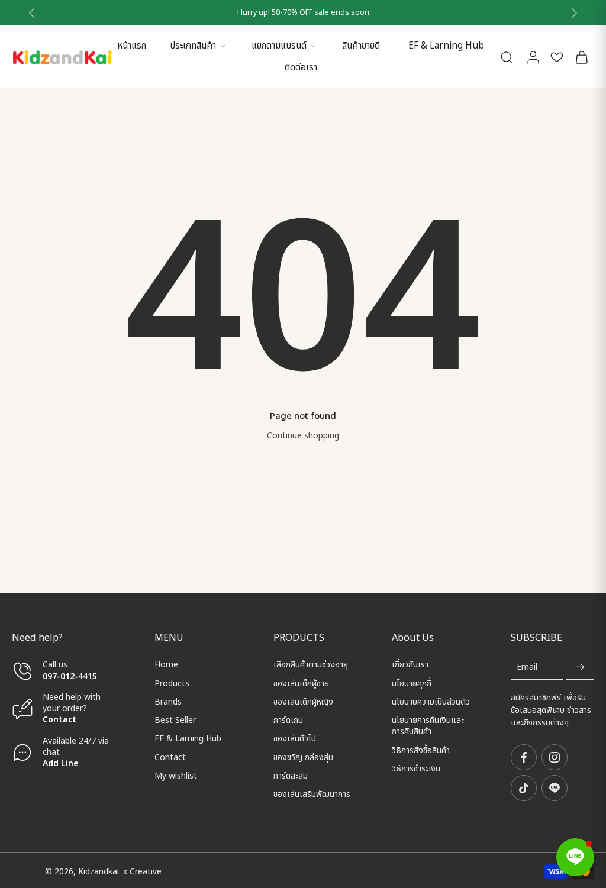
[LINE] (554, 788)
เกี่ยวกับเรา (410, 664)
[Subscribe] (580, 667)
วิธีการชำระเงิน (416, 768)
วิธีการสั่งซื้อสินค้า (421, 749)
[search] (507, 57)
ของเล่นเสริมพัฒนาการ (311, 794)
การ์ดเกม (288, 720)
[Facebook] (524, 757)
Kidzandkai (98, 871)
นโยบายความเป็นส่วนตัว (431, 702)
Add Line (61, 763)
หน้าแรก (131, 46)
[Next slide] (574, 13)
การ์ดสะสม (290, 776)
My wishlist (175, 776)
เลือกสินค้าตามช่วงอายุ (310, 664)
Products (171, 683)
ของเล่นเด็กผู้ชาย (301, 683)
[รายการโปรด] (557, 57)
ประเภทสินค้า (193, 46)
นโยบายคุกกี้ (411, 683)
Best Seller (175, 720)
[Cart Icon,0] (581, 57)
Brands (168, 702)
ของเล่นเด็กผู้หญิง (303, 702)
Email (527, 667)
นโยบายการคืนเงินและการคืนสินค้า (428, 726)
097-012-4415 (71, 676)
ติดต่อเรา (301, 68)
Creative (146, 871)
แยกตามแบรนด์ (279, 46)
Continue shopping (303, 436)
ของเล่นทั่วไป (294, 738)
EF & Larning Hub (446, 46)
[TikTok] (524, 788)
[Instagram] (554, 757)
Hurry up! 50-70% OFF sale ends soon (303, 12)
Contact (59, 719)
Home (166, 664)
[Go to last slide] (32, 13)
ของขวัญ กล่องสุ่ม (303, 757)
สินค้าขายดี (361, 46)
